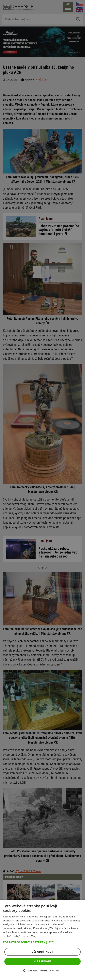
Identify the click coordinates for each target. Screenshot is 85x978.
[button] (42, 942)
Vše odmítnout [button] (42, 952)
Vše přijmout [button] (43, 961)
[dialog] (42, 939)
